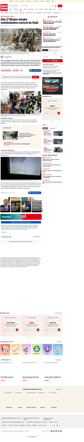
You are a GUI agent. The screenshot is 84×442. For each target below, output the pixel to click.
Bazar (53, 1)
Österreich (16, 9)
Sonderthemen (39, 12)
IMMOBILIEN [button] (45, 50)
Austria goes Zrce (56, 12)
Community (22, 1)
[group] (5, 204)
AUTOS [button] (53, 50)
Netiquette (25, 226)
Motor (54, 9)
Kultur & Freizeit (29, 12)
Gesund (41, 9)
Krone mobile (35, 1)
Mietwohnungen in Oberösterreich (52, 67)
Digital (50, 9)
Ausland (46, 9)
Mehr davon (49, 12)
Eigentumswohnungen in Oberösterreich (52, 66)
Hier (30, 227)
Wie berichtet (4, 120)
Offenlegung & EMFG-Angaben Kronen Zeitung (31, 419)
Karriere (56, 422)
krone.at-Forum (19, 227)
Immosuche (42, 1)
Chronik (11, 12)
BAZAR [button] (56, 50)
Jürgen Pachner (8, 56)
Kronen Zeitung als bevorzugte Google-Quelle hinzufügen (21, 77)
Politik (24, 9)
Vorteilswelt (11, 1)
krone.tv (60, 9)
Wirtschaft (7, 12)
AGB (30, 226)
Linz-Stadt (16, 12)
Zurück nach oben (31, 436)
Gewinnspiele (28, 1)
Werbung (51, 422)
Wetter (44, 12)
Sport (37, 9)
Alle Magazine (58, 389)
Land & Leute (22, 12)
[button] (52, 44)
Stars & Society (31, 9)
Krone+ (10, 9)
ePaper (16, 1)
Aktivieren (35, 77)
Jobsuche (48, 1)
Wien (21, 9)
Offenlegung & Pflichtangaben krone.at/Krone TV (11, 419)
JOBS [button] (50, 50)
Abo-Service (4, 425)
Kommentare (35, 70)
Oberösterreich (4, 25)
